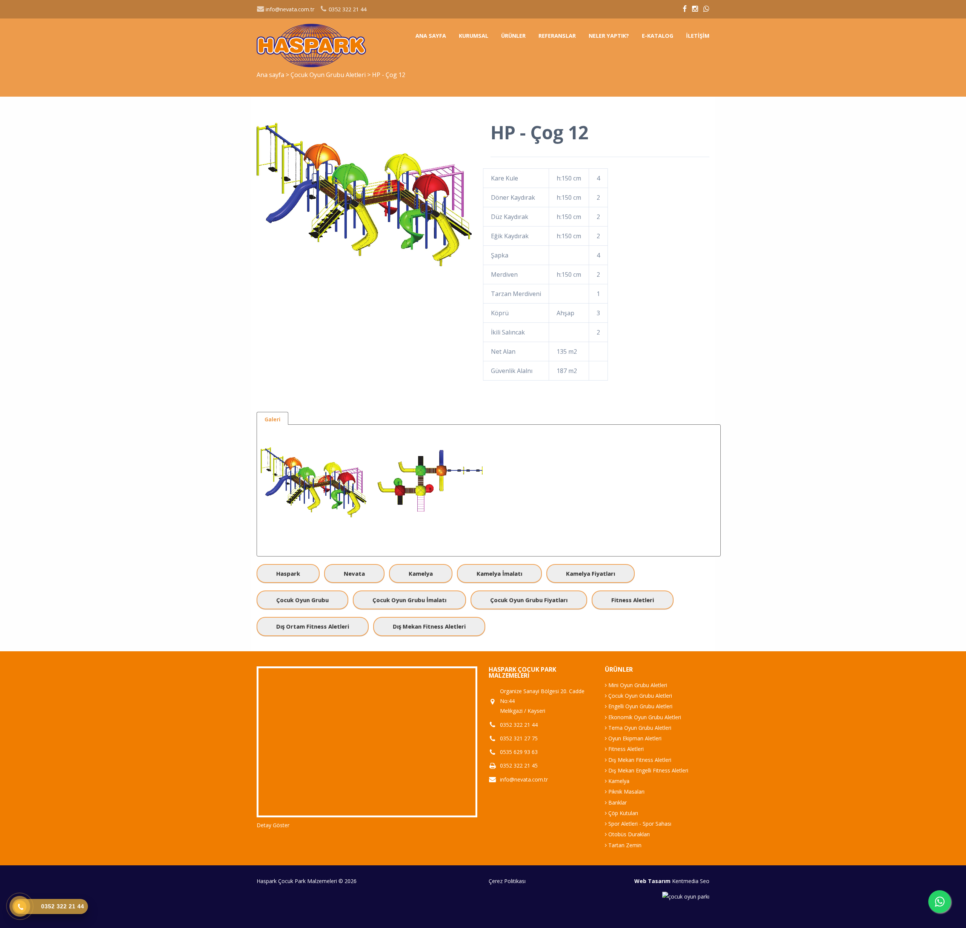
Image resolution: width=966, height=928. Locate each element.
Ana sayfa (430, 35)
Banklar (617, 802)
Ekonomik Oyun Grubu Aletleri (644, 717)
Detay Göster (273, 825)
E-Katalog (657, 35)
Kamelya (421, 573)
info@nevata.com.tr (289, 9)
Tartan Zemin (624, 845)
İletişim (697, 35)
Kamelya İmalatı (499, 573)
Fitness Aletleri (632, 600)
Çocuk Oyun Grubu (302, 600)
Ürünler (513, 35)
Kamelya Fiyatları (590, 573)
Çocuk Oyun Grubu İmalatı (409, 600)
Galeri (272, 419)
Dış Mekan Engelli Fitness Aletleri (647, 770)
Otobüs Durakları (628, 834)
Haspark (288, 573)
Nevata (354, 573)
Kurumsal (473, 35)
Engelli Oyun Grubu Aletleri (639, 706)
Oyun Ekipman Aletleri (634, 738)
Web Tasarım (652, 881)
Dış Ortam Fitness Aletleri (312, 626)
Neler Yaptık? (609, 35)
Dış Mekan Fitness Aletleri (429, 626)
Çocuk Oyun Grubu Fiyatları (529, 600)
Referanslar (557, 35)
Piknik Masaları (626, 791)
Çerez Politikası (507, 881)
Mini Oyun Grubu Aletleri (637, 685)
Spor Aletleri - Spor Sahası (639, 823)
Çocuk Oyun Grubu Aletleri (329, 75)
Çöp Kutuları (622, 813)
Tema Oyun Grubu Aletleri (639, 727)
